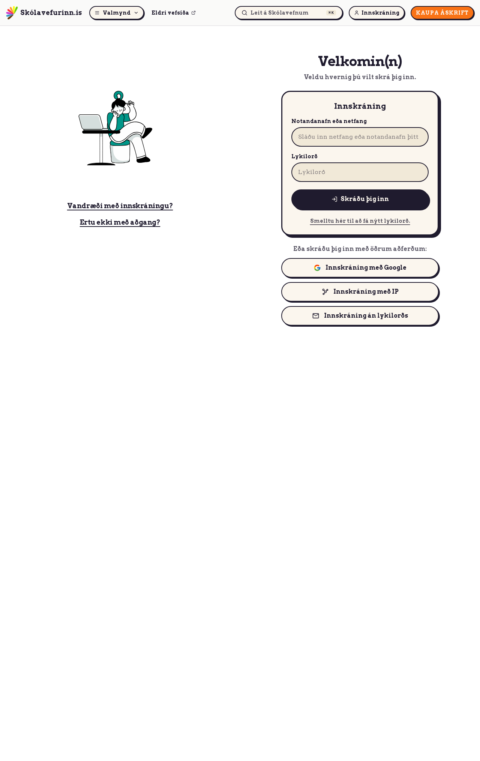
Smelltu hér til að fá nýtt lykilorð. (360, 221)
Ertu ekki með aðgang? (120, 222)
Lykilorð (304, 156)
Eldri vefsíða (170, 13)
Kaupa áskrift (442, 13)
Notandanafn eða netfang (329, 121)
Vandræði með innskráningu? (120, 206)
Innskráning (380, 13)
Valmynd (116, 13)
